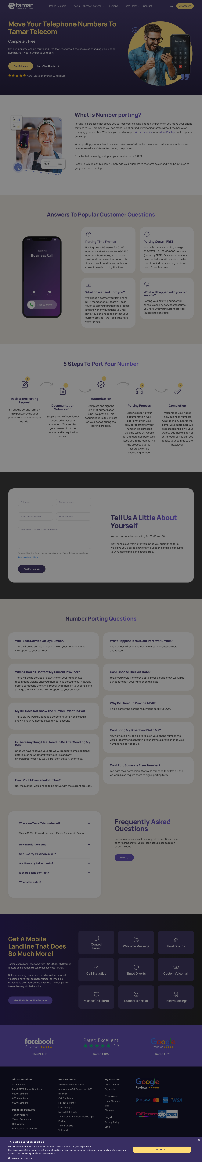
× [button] (199, 1140)
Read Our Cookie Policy (43, 1153)
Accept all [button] (162, 1149)
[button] (68, 1158)
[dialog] (101, 1149)
